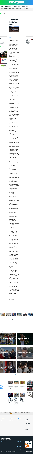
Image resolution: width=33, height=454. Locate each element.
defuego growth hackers (29, 451)
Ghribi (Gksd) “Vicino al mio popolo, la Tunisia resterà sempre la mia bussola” (8, 367)
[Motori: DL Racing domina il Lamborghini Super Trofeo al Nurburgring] (10, 382)
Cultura (9, 397)
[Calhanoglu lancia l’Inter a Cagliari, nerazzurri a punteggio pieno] (32, 39)
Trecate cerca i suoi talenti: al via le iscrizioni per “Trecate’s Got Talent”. (10, 400)
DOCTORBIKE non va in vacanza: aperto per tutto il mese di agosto (19, 320)
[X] (10, 305)
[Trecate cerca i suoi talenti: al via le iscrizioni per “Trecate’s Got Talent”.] (10, 395)
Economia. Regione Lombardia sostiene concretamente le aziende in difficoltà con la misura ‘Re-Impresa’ (14, 322)
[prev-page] (26, 46)
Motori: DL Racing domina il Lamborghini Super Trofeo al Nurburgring (10, 388)
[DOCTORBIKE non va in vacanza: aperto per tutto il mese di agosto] (19, 314)
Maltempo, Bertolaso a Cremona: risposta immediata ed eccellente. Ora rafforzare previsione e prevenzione (16, 402)
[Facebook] (17, 303)
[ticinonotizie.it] (16, 2)
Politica (1, 317)
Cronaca (7, 317)
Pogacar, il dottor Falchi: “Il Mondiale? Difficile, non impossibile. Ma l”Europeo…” (22, 388)
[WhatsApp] (14, 305)
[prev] (30, 13)
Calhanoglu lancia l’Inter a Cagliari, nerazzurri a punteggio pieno (10, 13)
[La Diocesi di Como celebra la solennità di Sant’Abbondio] (22, 395)
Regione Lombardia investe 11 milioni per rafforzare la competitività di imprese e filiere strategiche (25, 322)
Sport (9, 385)
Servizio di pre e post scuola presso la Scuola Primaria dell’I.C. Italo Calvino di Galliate (16, 388)
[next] (32, 13)
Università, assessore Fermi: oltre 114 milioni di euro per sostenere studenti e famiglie (2, 321)
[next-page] (28, 46)
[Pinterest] (12, 305)
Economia (13, 317)
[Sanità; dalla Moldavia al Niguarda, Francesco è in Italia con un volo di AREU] (8, 314)
